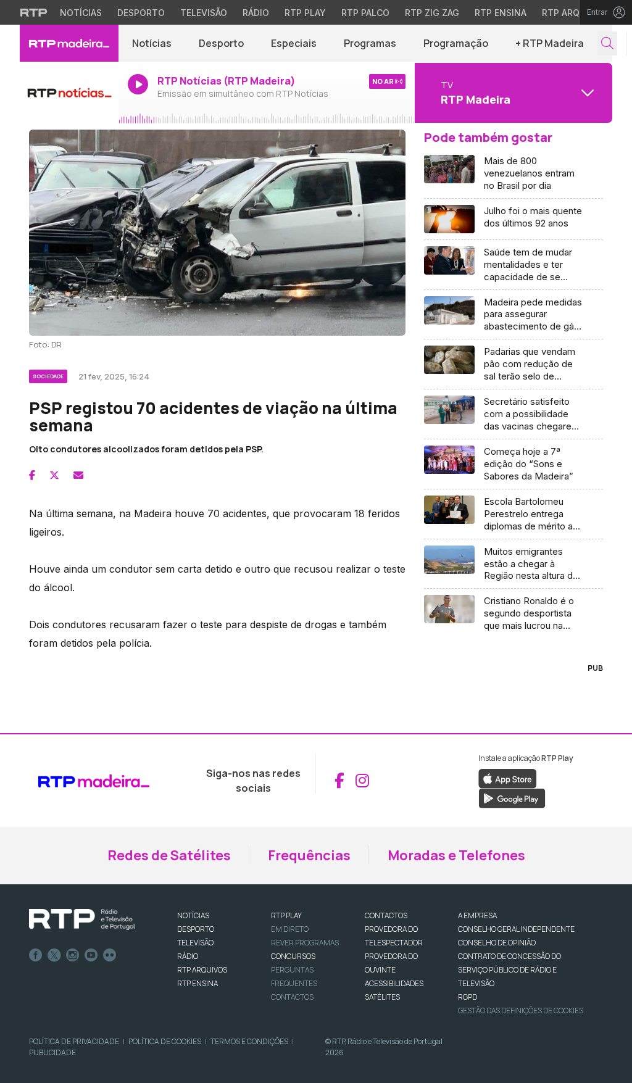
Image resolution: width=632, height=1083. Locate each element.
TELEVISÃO (195, 942)
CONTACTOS (386, 915)
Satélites (382, 997)
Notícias (81, 12)
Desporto (141, 12)
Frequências (309, 855)
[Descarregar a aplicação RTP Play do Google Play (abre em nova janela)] (512, 798)
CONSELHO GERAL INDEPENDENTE (516, 929)
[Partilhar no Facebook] (32, 475)
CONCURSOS (293, 956)
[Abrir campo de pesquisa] (607, 43)
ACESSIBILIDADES (394, 983)
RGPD (467, 997)
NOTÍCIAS (193, 915)
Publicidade (52, 1052)
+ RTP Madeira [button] (549, 43)
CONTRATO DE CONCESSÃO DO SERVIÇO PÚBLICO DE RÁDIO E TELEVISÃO (509, 970)
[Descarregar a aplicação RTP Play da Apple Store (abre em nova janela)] (507, 778)
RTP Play (305, 12)
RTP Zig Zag (432, 12)
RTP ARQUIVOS (202, 970)
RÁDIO (187, 956)
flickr (110, 955)
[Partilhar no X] (54, 475)
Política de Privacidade (74, 1041)
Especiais (294, 43)
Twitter (54, 955)
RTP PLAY (286, 915)
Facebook (36, 955)
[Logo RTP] (82, 919)
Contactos (292, 997)
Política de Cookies (164, 1041)
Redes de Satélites (169, 855)
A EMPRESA (477, 915)
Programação (455, 43)
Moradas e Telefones (456, 855)
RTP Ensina (500, 12)
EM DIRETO (290, 929)
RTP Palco (365, 12)
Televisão (203, 12)
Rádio (256, 12)
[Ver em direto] (69, 92)
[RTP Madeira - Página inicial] (69, 43)
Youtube (91, 955)
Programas (370, 43)
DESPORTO (195, 929)
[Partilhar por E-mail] (78, 475)
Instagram (73, 955)
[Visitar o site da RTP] (34, 12)
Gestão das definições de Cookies (520, 1010)
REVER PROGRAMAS (305, 942)
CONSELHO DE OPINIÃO (497, 942)
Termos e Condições (249, 1041)
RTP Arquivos (574, 12)
